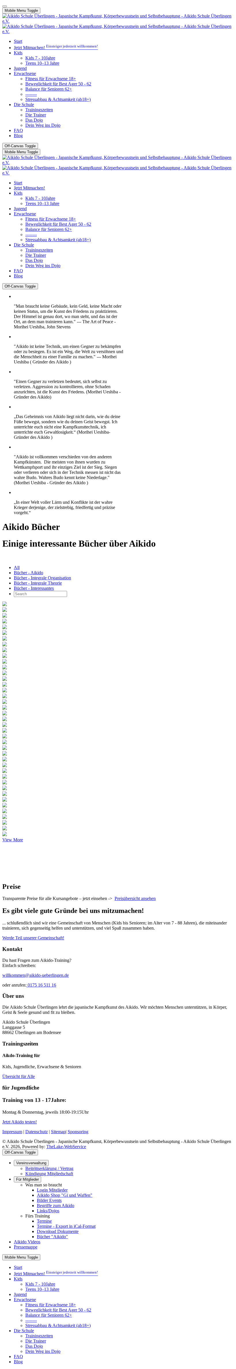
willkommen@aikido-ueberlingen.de (35, 975)
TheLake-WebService (66, 1146)
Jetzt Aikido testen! (19, 1121)
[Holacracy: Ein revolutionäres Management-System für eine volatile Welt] (4, 765)
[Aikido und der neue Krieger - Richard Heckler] (4, 673)
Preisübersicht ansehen (135, 898)
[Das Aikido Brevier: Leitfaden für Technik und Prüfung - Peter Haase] (4, 679)
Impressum (12, 1131)
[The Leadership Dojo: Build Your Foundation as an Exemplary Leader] (4, 794)
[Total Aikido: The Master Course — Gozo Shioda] (4, 748)
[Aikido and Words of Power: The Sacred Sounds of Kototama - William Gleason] (4, 656)
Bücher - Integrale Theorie (38, 583)
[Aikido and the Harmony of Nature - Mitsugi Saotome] (4, 690)
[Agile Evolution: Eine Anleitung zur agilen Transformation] (4, 782)
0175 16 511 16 (41, 985)
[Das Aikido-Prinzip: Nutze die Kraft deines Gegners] (4, 644)
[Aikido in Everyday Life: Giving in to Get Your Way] (4, 713)
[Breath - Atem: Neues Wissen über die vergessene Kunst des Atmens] (4, 811)
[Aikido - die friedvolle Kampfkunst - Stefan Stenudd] (4, 667)
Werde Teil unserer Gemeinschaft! (33, 937)
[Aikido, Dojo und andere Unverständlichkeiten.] (4, 736)
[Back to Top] (4, 6)
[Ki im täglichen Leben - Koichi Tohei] (4, 610)
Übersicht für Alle (18, 1076)
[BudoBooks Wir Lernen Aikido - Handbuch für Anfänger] (4, 725)
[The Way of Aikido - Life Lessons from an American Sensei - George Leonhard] (4, 662)
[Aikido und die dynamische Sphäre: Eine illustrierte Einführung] (4, 604)
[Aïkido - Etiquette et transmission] (4, 708)
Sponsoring (78, 1131)
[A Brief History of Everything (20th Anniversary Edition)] (4, 759)
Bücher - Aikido (28, 572)
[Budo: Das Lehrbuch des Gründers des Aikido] (4, 627)
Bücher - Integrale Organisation (42, 577)
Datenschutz (36, 1131)
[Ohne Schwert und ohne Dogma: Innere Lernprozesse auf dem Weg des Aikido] (4, 771)
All (17, 567)
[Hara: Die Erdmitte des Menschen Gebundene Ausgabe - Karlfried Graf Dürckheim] (4, 633)
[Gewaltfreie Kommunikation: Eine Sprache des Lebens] (4, 639)
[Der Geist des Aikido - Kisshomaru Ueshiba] (4, 621)
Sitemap (58, 1131)
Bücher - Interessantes (34, 588)
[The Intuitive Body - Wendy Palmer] (4, 650)
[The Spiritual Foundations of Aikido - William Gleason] (4, 696)
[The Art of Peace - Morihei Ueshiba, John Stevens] (4, 616)
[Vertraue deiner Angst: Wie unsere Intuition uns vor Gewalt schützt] (4, 788)
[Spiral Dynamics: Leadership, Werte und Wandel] (4, 800)
